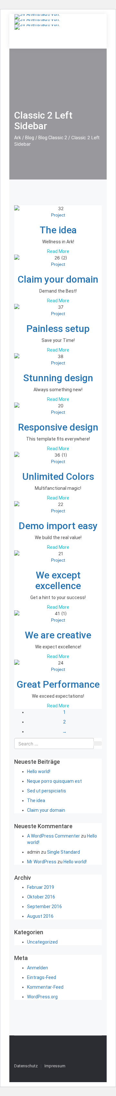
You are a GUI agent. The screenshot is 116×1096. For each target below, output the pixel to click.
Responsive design (58, 427)
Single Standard (63, 852)
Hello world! (38, 771)
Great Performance (58, 684)
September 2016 (44, 906)
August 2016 (40, 916)
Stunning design (58, 377)
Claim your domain (58, 279)
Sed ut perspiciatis (46, 790)
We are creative (58, 635)
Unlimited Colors (58, 476)
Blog (29, 137)
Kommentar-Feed (45, 987)
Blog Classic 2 (52, 137)
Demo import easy (58, 525)
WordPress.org (42, 996)
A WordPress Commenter (53, 836)
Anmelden (37, 967)
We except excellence (58, 580)
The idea (58, 230)
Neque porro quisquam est (54, 781)
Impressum (54, 1065)
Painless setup (58, 328)
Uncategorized (42, 942)
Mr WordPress (41, 861)
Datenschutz (26, 1065)
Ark (17, 137)
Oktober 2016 (41, 896)
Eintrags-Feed (41, 977)
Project (58, 215)
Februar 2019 (40, 887)
